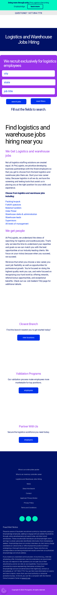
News (29, 484)
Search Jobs (16, 102)
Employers (28, 440)
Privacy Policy (29, 503)
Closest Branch (28, 324)
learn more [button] (35, 6)
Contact (29, 493)
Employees (28, 390)
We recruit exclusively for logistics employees (30, 63)
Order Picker (10, 211)
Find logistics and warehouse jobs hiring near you (27, 134)
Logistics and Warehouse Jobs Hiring (28, 39)
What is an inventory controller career (28, 474)
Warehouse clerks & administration (21, 214)
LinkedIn (35, 518)
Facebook (22, 518)
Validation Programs (28, 373)
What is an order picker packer (28, 470)
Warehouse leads (13, 217)
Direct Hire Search (29, 489)
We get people (15, 231)
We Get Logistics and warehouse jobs (27, 153)
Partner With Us (28, 426)
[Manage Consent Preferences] (4, 590)
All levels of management (16, 223)
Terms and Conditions (28, 508)
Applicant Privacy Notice (28, 498)
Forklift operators (13, 204)
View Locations (28, 337)
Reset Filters (40, 101)
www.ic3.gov (26, 578)
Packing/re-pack (13, 201)
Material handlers (13, 208)
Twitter (28, 518)
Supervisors (10, 220)
